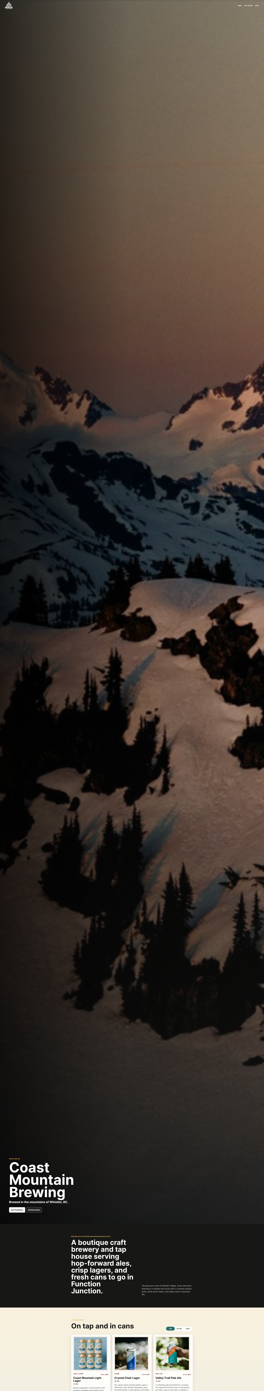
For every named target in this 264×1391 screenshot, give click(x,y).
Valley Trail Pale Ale (168, 1377)
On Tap (179, 1328)
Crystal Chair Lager (127, 1377)
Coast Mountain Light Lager (87, 1379)
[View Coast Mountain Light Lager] (90, 1353)
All (170, 1328)
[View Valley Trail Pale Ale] (172, 1353)
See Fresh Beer (17, 1210)
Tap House (248, 5)
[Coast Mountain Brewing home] (9, 6)
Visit (257, 5)
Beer (240, 5)
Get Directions (34, 1210)
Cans (188, 1328)
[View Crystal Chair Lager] (131, 1353)
